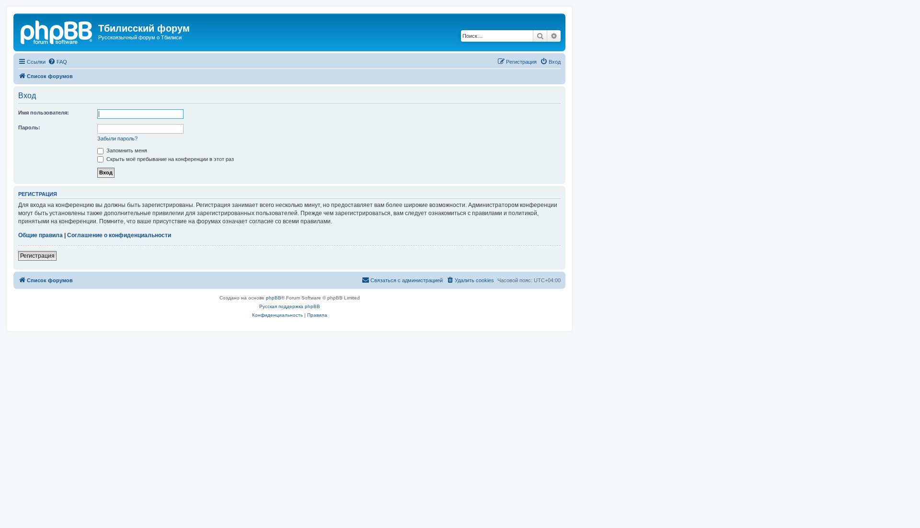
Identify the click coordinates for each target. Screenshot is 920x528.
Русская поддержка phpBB (289, 306)
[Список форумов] (57, 31)
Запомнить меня (126, 150)
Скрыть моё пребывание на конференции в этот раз (169, 159)
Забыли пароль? (117, 138)
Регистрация (37, 256)
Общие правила (40, 235)
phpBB (273, 297)
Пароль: (29, 127)
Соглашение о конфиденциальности (119, 235)
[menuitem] (57, 62)
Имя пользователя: (43, 112)
